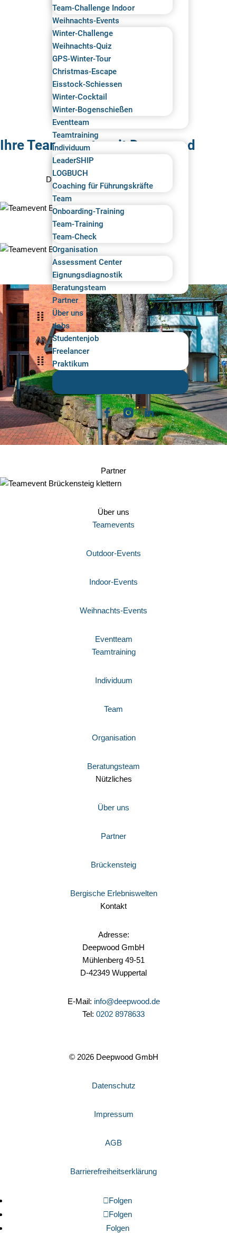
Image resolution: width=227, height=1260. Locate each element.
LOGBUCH (70, 173)
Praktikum (70, 364)
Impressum (114, 1114)
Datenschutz (114, 1085)
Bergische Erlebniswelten (113, 893)
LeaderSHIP (73, 160)
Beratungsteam (79, 287)
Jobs (61, 325)
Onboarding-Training (88, 211)
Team (62, 198)
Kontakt (120, 382)
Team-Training (77, 224)
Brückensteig (113, 864)
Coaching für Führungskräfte (102, 186)
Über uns (67, 313)
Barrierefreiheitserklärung (113, 1171)
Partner (65, 300)
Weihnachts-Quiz (82, 46)
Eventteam (70, 122)
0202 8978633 (120, 1013)
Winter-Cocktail (79, 97)
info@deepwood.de (127, 1001)
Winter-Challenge (82, 33)
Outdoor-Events (113, 553)
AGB (113, 1142)
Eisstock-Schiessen (87, 84)
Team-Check (74, 237)
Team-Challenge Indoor (93, 8)
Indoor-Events (113, 581)
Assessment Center (87, 262)
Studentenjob (75, 338)
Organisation (75, 249)
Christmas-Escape (84, 71)
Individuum (71, 148)
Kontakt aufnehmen (46, 1044)
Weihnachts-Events (85, 20)
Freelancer (70, 351)
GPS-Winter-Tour (81, 59)
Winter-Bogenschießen (92, 109)
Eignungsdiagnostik (87, 275)
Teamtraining (75, 135)
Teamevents (113, 524)
